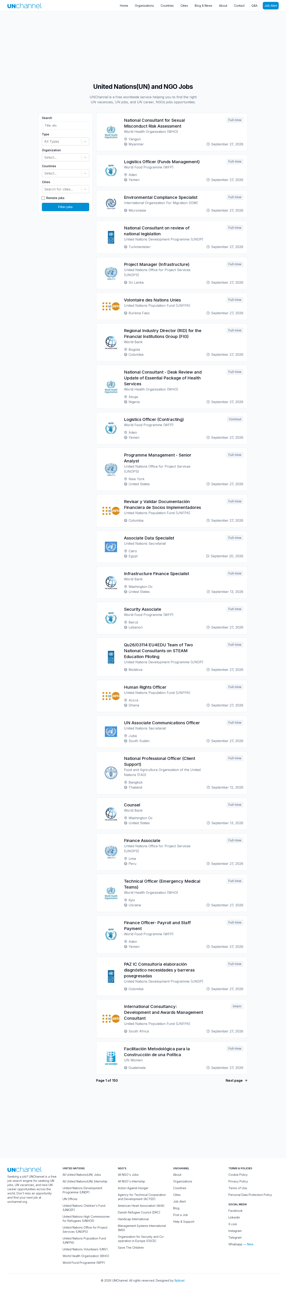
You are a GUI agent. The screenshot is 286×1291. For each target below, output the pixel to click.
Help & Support (183, 1221)
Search (47, 117)
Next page (234, 1080)
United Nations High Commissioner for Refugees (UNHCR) (86, 1218)
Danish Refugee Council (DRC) (139, 1212)
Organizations (144, 5)
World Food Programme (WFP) (84, 1262)
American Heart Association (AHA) (141, 1205)
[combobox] (44, 141)
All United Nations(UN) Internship (85, 1181)
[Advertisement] (125, 45)
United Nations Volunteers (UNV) (85, 1249)
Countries (167, 5)
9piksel (179, 1280)
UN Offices (70, 1199)
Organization (51, 150)
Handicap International (133, 1219)
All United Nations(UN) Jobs (82, 1174)
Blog (176, 1208)
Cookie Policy (238, 1174)
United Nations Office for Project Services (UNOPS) (85, 1229)
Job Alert (270, 5)
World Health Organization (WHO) (86, 1256)
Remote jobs (55, 198)
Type (45, 134)
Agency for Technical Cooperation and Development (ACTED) (142, 1197)
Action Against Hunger (133, 1188)
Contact (239, 5)
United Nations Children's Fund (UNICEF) (84, 1208)
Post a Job (180, 1215)
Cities (184, 5)
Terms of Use (237, 1188)
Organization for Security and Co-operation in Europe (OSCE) (141, 1239)
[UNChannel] (24, 5)
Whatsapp (235, 1244)
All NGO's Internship (131, 1181)
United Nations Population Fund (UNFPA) (84, 1240)
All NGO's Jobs (128, 1174)
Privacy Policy (238, 1181)
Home (124, 5)
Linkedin (234, 1217)
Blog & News (203, 5)
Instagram (235, 1231)
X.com (232, 1224)
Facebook (235, 1210)
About (223, 5)
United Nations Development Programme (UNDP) (82, 1190)
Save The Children (131, 1247)
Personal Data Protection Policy (250, 1195)
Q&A (254, 5)
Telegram (235, 1237)
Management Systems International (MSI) (142, 1228)
